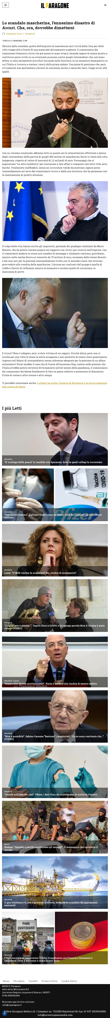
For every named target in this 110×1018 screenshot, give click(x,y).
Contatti (33, 981)
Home (6, 981)
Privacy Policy (49, 981)
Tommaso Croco (14, 33)
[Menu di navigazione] (5, 5)
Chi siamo (18, 981)
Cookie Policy (69, 981)
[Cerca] (105, 5)
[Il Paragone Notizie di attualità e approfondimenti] (55, 5)
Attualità (30, 33)
